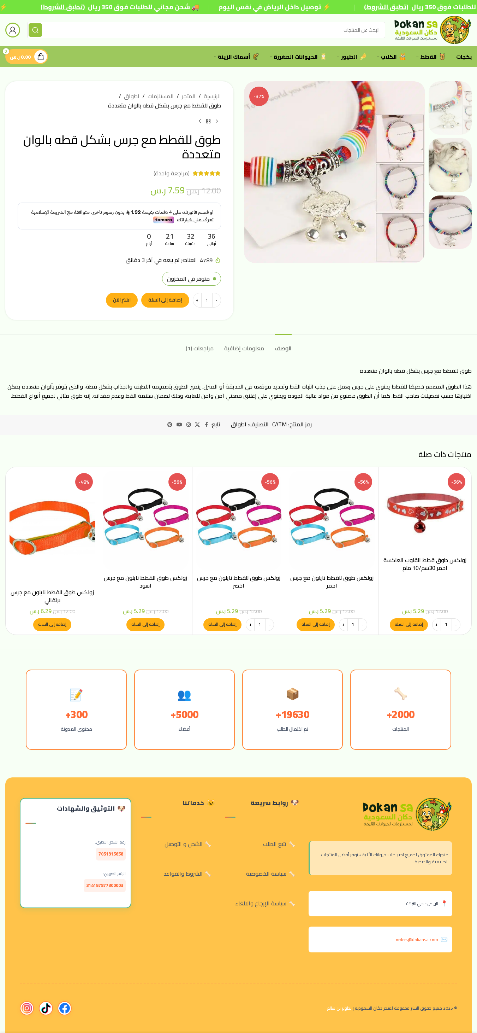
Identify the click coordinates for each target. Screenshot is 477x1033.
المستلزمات (161, 96)
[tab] (283, 345)
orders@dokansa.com (417, 939)
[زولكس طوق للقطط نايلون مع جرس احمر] (332, 520)
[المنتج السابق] (217, 121)
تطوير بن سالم (339, 1008)
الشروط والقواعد (183, 873)
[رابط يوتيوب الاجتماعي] (179, 425)
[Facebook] (65, 1008)
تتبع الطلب (274, 844)
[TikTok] (46, 1008)
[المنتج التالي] (200, 121)
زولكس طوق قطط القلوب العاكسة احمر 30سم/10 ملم (424, 564)
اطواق (131, 96)
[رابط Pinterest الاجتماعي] (169, 425)
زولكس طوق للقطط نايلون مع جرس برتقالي (52, 596)
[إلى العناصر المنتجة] (208, 121)
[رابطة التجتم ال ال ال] (188, 425)
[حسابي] (13, 30)
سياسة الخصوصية (266, 873)
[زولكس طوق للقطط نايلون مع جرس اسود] (146, 520)
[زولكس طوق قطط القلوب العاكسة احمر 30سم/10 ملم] (425, 512)
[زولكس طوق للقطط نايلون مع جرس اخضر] (239, 520)
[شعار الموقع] (432, 29)
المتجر (189, 96)
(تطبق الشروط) (63, 7)
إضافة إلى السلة (165, 299)
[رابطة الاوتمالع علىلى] (206, 425)
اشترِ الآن (122, 299)
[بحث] (35, 30)
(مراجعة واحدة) (172, 173)
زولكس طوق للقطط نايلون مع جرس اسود (145, 581)
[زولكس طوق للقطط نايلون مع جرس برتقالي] (52, 528)
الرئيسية (212, 96)
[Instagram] (27, 1008)
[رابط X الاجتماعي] (197, 425)
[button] (409, 624)
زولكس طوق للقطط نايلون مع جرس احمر (332, 581)
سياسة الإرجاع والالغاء (260, 903)
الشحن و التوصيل (184, 844)
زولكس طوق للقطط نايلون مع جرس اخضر (238, 581)
